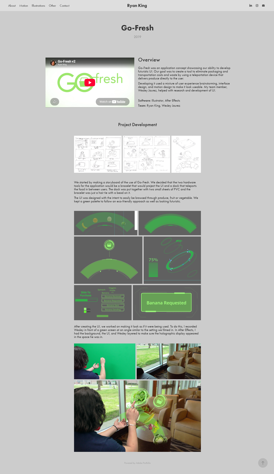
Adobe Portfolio (143, 463)
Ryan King (137, 5)
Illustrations (38, 5)
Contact (64, 5)
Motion (23, 5)
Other (52, 5)
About (12, 5)
